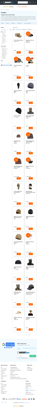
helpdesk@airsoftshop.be (27, 348)
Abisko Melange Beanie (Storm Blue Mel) (30, 141)
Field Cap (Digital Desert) (18, 40)
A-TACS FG (4, 52)
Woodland (4, 55)
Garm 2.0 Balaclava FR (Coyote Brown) (18, 192)
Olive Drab (4, 51)
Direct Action (4, 41)
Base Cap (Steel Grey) (18, 65)
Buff (3, 37)
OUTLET (2, 377)
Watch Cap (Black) (17, 115)
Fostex (3, 42)
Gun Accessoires (3, 370)
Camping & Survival (4, 375)
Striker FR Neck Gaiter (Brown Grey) (30, 116)
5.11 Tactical (4, 35)
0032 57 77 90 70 (18, 349)
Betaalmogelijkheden (13, 367)
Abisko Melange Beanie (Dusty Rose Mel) (18, 167)
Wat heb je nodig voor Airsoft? (15, 377)
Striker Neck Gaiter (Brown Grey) (17, 293)
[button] (18, 406)
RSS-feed (27, 402)
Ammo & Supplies (4, 368)
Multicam (4, 50)
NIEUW (2, 378)
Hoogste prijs (29, 29)
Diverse (4, 58)
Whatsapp (34, 348)
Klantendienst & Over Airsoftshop (15, 370)
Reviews (11, 373)
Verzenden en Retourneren (14, 368)
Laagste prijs (24, 29)
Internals (2, 371)
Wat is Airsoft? (12, 375)
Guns (2, 367)
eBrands (24, 402)
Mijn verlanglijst (29, 370)
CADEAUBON (3, 393)
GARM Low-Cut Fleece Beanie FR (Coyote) (18, 217)
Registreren (29, 367)
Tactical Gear (3, 373)
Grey (3, 57)
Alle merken (4, 31)
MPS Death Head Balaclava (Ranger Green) (30, 192)
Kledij (4, 9)
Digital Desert (4, 53)
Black (3, 47)
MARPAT (4, 54)
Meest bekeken (18, 29)
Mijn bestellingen (30, 368)
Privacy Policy (12, 371)
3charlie (3, 34)
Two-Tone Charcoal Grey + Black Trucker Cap (30, 293)
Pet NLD (27, 65)
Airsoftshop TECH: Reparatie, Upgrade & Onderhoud (18, 378)
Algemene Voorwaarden (14, 374)
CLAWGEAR (4, 38)
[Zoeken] (26, 2)
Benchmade (4, 36)
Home (2, 9)
